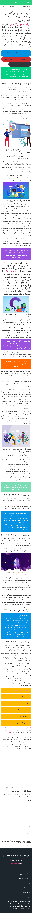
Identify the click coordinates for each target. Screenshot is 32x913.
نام (30, 820)
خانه (30, 6)
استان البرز (8, 732)
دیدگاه (29, 800)
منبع (15, 748)
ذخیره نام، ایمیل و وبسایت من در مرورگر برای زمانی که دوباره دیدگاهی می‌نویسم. (16, 842)
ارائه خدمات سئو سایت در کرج (9, 2)
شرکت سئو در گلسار (21, 24)
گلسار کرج (28, 727)
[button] (28, 2)
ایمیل (29, 826)
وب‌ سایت (28, 833)
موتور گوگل (10, 271)
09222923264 (14, 863)
